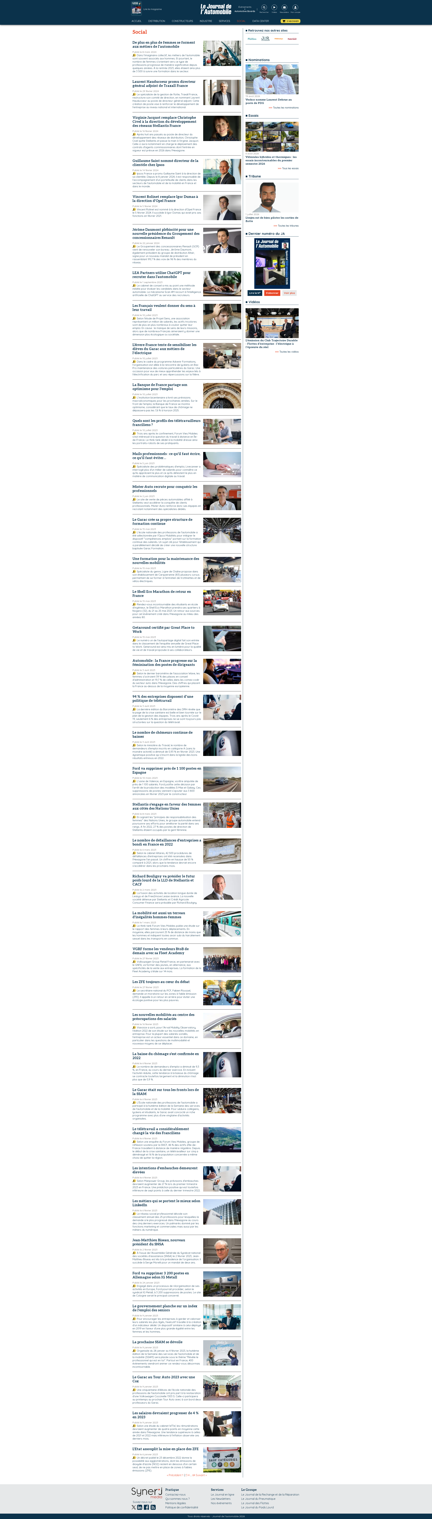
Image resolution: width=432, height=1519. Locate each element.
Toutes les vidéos (289, 351)
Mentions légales (175, 1503)
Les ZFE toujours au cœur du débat (161, 982)
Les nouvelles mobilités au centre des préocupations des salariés (163, 1017)
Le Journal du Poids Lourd (257, 1507)
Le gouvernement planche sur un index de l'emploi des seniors (164, 1308)
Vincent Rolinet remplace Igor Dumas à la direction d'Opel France (165, 199)
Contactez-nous (175, 1494)
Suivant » (201, 1475)
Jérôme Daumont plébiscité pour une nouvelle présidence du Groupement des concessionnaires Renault (165, 234)
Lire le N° (255, 293)
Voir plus (289, 293)
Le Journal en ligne (222, 1494)
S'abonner (272, 293)
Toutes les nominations (286, 107)
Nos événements (221, 1503)
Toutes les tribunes (288, 225)
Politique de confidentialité (181, 1507)
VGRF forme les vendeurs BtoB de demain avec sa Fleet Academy (160, 951)
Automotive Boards (245, 11)
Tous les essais (290, 168)
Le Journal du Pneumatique (258, 1498)
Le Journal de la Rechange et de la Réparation (270, 1494)
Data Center (260, 21)
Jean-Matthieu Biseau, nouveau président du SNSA (158, 1242)
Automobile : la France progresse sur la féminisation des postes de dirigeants (164, 663)
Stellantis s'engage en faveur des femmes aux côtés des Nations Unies (166, 807)
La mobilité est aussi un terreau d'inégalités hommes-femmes (158, 915)
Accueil (137, 21)
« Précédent (174, 1475)
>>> (270, 107)
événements (244, 7)
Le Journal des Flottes (255, 1503)
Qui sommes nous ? (177, 1498)
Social (241, 21)
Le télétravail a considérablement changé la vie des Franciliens (160, 1131)
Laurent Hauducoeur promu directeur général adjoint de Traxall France (164, 84)
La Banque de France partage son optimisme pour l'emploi (159, 387)
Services (224, 21)
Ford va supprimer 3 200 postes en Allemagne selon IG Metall (160, 1275)
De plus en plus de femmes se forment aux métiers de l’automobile (163, 45)
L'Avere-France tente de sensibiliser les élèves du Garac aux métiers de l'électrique (164, 349)
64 (193, 1475)
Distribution (156, 21)
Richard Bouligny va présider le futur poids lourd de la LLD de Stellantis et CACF (163, 880)
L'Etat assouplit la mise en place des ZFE (165, 1449)
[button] (290, 21)
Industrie (206, 21)
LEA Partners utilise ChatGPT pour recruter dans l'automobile (161, 275)
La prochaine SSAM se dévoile (157, 1342)
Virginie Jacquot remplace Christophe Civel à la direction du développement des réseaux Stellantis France (164, 122)
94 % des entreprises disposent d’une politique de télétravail (162, 699)
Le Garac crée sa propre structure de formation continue (162, 522)
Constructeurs (182, 21)
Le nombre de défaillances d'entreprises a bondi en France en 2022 (166, 842)
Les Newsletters (221, 1498)
